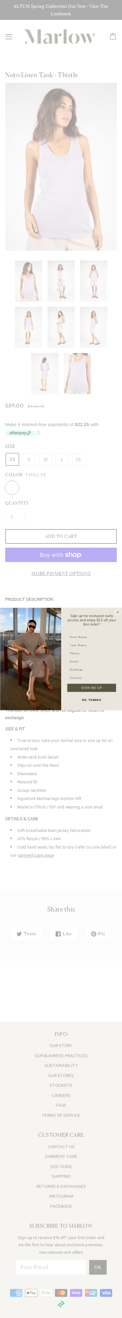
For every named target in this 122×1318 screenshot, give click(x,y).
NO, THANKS (91, 700)
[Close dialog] (117, 612)
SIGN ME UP (91, 687)
